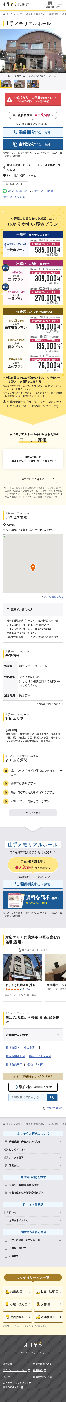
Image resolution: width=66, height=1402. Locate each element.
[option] (33, 1142)
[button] (33, 99)
